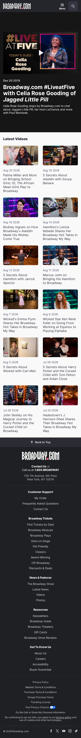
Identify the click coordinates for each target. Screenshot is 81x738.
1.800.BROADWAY (47, 469)
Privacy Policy (41, 682)
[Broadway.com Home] (17, 6)
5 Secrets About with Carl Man (19, 369)
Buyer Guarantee (40, 669)
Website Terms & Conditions (40, 687)
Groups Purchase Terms (41, 697)
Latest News (40, 589)
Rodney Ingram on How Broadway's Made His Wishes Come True (20, 233)
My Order (40, 498)
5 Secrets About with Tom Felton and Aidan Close (59, 373)
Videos (40, 594)
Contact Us (38, 466)
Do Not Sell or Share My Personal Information (40, 712)
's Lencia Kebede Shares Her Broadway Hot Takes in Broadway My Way (60, 233)
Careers (41, 658)
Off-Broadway (40, 562)
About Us (40, 653)
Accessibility (41, 664)
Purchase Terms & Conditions (40, 692)
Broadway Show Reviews (40, 637)
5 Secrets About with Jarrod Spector (19, 279)
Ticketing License (40, 702)
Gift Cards (40, 632)
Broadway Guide (40, 621)
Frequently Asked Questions (40, 503)
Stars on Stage (40, 541)
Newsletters (40, 616)
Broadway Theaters (40, 626)
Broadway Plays (40, 535)
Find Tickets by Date (40, 524)
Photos (40, 600)
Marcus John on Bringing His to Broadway (59, 279)
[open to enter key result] (73, 6)
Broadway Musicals (40, 530)
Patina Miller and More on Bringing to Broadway (20, 183)
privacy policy (64, 717)
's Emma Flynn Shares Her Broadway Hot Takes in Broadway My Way (20, 325)
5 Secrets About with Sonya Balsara (57, 179)
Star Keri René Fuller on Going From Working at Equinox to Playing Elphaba (59, 325)
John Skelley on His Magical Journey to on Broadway (18, 423)
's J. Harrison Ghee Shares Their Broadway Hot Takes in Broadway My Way (59, 423)
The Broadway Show (40, 583)
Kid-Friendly (40, 546)
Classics (40, 551)
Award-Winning (40, 557)
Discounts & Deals (40, 568)
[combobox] (71, 6)
